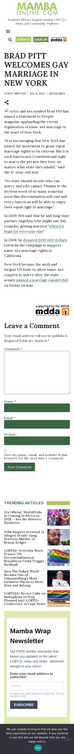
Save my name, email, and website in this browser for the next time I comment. (35, 456)
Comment (13, 349)
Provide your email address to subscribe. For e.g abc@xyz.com (37, 694)
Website (10, 434)
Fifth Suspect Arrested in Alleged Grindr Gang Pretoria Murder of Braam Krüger (24, 537)
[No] (67, 739)
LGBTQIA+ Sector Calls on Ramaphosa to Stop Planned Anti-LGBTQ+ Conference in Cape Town (24, 598)
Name (10, 401)
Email (9, 418)
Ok (38, 747)
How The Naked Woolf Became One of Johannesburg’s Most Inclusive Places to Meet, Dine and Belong (24, 578)
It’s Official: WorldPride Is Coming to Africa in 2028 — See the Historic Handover (23, 517)
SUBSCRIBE (24, 705)
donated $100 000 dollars (45, 240)
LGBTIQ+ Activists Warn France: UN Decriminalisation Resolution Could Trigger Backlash (24, 557)
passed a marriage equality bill (42, 280)
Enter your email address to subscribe (31, 675)
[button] (8, 31)
